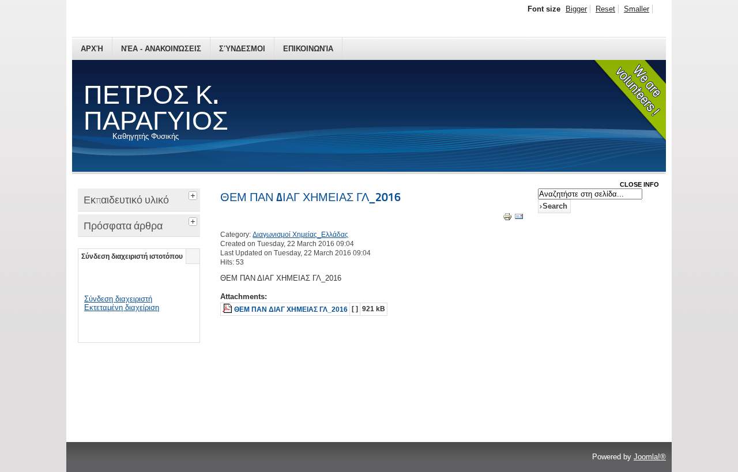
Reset (605, 9)
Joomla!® (650, 456)
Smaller (636, 9)
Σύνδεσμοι (242, 48)
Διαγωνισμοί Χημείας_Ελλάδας (300, 234)
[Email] (519, 218)
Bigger (576, 9)
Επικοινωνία (308, 48)
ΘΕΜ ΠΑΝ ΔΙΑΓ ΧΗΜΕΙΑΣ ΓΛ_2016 (310, 197)
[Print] (507, 218)
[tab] (194, 194)
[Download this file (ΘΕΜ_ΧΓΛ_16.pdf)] (228, 309)
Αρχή (92, 48)
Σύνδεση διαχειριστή (118, 298)
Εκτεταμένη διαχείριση (121, 307)
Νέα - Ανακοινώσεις (161, 48)
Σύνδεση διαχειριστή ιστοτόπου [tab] (132, 256)
